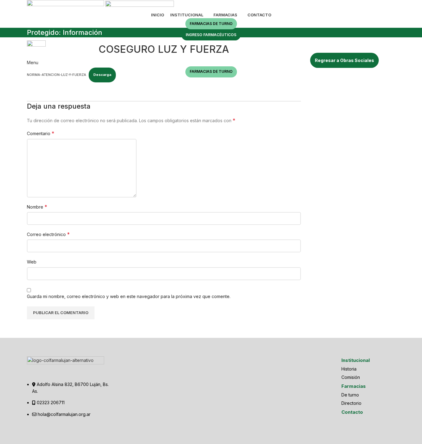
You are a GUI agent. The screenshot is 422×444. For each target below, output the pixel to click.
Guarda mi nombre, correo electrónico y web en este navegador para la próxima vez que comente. (128, 296)
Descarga (102, 75)
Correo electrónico (48, 234)
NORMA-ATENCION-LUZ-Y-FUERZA (56, 75)
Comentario (40, 133)
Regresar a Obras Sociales (344, 60)
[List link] (69, 391)
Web (31, 261)
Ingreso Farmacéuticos (211, 34)
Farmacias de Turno (211, 23)
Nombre (37, 207)
